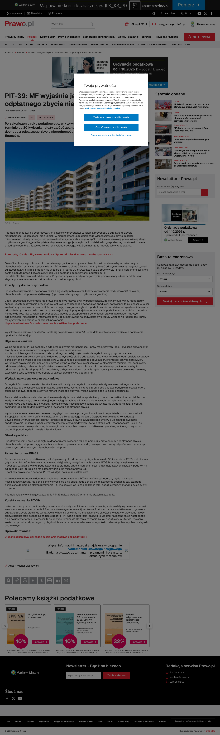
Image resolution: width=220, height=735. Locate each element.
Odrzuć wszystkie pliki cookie (111, 127)
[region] (111, 110)
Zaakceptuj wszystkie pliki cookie (111, 117)
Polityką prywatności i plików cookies (102, 108)
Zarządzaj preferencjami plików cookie (111, 135)
